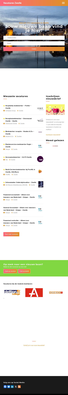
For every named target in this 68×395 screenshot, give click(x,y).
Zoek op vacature (10, 271)
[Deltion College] (12, 292)
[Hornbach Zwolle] (56, 292)
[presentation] (3, 298)
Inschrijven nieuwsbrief (53, 135)
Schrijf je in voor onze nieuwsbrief (34, 345)
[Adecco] (34, 292)
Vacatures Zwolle (12, 3)
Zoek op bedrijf (24, 271)
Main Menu (63, 3)
